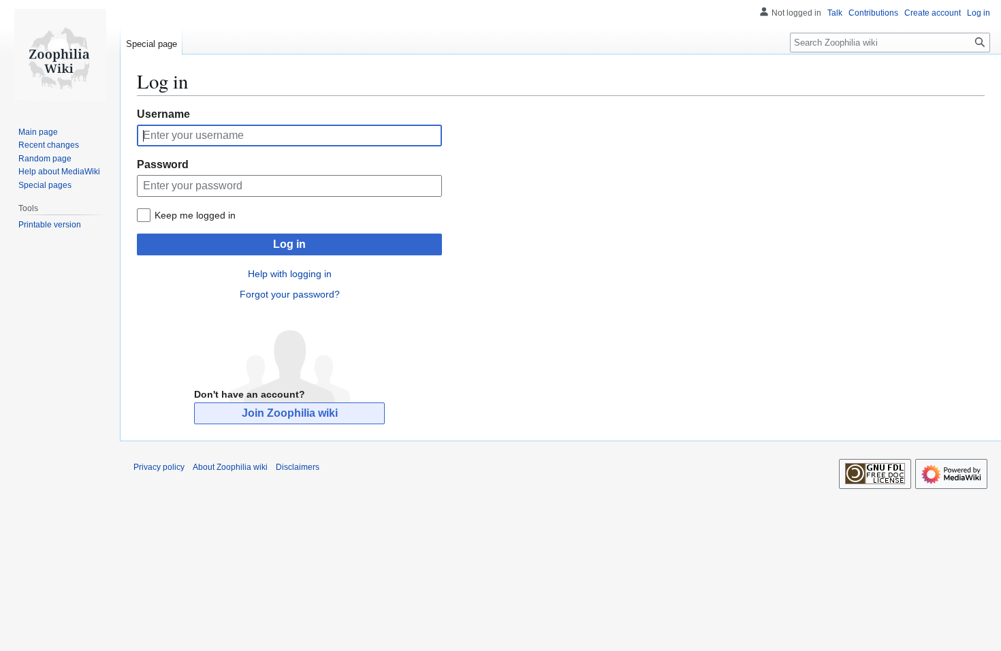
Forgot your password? (290, 294)
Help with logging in (290, 273)
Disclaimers (297, 467)
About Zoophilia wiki (230, 467)
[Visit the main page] (59, 54)
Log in (289, 244)
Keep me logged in (195, 215)
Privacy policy (159, 467)
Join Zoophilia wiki (290, 413)
